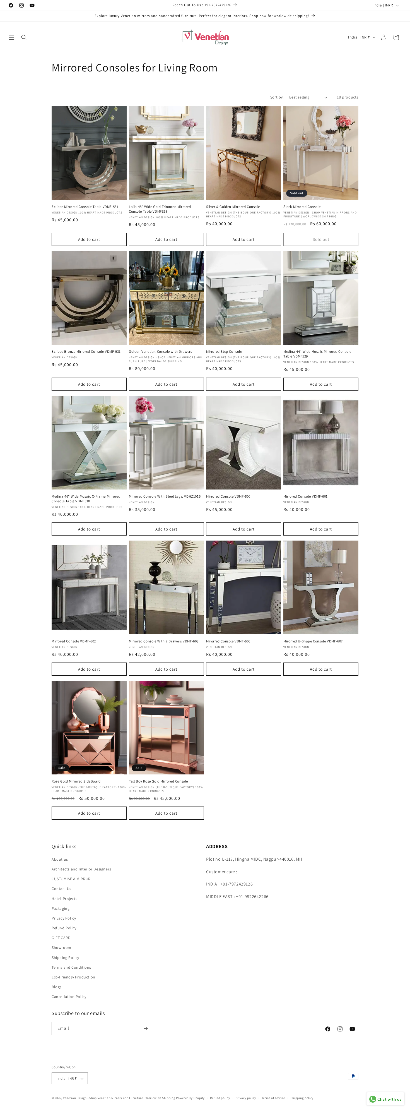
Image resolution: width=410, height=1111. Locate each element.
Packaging (60, 908)
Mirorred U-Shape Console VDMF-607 (313, 641)
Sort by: (277, 97)
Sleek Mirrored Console (301, 207)
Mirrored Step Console (224, 351)
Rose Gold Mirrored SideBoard (76, 781)
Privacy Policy (64, 917)
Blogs (57, 986)
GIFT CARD (61, 937)
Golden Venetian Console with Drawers (160, 351)
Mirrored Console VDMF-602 (74, 641)
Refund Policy (64, 927)
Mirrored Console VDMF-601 (305, 496)
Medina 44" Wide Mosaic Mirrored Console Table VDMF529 (317, 354)
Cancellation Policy (69, 996)
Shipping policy (302, 1098)
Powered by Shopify (190, 1098)
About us (60, 859)
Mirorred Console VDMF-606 (228, 641)
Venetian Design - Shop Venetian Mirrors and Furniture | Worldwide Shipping (119, 1098)
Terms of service (273, 1098)
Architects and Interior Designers (81, 868)
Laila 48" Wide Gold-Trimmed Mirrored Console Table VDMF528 (160, 209)
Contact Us (61, 888)
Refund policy (220, 1098)
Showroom (61, 947)
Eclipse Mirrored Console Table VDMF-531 (85, 207)
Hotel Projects (64, 898)
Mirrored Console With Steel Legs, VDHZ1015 (165, 496)
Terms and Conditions (71, 967)
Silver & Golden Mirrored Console (233, 207)
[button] (12, 37)
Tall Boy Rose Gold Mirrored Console (158, 781)
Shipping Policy (65, 957)
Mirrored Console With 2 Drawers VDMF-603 (164, 641)
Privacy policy (245, 1098)
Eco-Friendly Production (73, 976)
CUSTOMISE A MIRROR (71, 878)
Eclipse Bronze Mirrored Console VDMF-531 (86, 351)
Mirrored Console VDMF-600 (228, 496)
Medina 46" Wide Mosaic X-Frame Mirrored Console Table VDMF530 (86, 498)
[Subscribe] (145, 1028)
